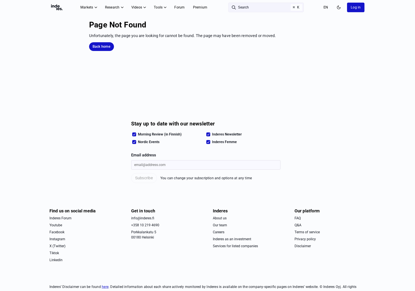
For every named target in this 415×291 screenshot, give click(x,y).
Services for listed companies (235, 246)
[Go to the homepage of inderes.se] (57, 7)
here (105, 287)
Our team (220, 225)
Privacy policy (305, 239)
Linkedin (56, 260)
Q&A (298, 225)
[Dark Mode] (339, 7)
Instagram (57, 239)
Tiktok (54, 253)
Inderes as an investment (232, 239)
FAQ (298, 218)
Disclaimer (303, 246)
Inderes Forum (60, 218)
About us (220, 218)
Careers (218, 232)
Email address (143, 155)
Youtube (55, 225)
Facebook (56, 232)
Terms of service (307, 232)
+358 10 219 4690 (145, 225)
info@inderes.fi (142, 218)
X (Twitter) (57, 246)
